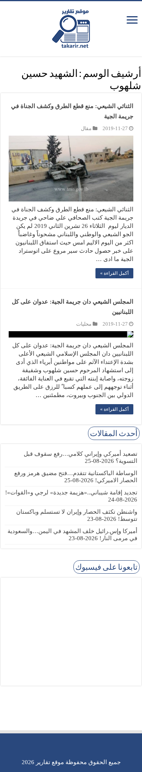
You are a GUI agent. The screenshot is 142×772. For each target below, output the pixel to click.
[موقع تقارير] (71, 27)
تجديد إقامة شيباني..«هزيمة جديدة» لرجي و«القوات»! (71, 492)
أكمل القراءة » (114, 273)
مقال (86, 128)
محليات (84, 324)
